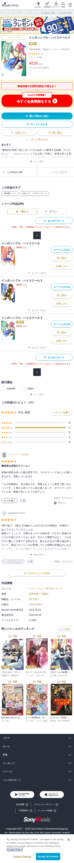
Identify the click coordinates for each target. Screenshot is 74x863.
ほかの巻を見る (39, 139)
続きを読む (39, 554)
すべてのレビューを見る (37, 573)
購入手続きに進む (39, 116)
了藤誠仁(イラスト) (51, 49)
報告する (62, 503)
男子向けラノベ (54, 588)
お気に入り (21, 132)
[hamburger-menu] (70, 5)
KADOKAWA (35, 604)
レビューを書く (36, 57)
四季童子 (15, 675)
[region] (37, 848)
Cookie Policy (14, 849)
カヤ (3, 721)
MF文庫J (65, 49)
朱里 (45, 721)
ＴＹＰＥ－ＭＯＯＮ (35, 675)
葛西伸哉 (11, 388)
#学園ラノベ (10, 193)
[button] (47, 810)
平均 (20, 412)
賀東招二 (5, 675)
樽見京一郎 (55, 721)
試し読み (57, 132)
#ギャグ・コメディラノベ (34, 193)
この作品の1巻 (14, 172)
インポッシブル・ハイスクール (22, 13)
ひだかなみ (62, 675)
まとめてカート (56, 220)
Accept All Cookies (48, 856)
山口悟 (53, 675)
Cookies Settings (22, 856)
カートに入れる (39, 124)
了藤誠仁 (30, 388)
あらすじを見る (39, 273)
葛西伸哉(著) (35, 49)
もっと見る (39, 161)
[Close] (68, 840)
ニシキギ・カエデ (34, 721)
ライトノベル (14, 37)
